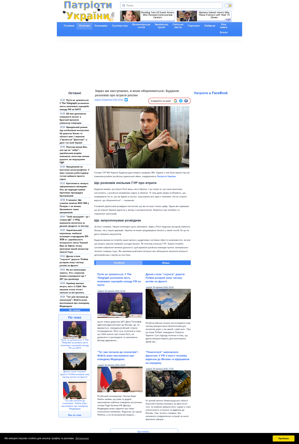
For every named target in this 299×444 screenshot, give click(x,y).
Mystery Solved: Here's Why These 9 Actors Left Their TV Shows (214, 15)
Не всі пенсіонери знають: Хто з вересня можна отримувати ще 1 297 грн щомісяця (73, 274)
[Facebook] (186, 101)
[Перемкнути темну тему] (228, 5)
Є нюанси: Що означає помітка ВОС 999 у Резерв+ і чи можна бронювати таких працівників (74, 206)
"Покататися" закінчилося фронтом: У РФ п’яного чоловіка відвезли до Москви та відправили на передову (167, 357)
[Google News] (175, 101)
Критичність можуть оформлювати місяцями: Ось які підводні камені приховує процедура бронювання (74, 189)
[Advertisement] (149, 64)
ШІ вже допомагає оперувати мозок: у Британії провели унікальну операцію (73, 118)
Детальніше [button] (82, 438)
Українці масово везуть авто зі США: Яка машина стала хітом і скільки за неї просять (73, 288)
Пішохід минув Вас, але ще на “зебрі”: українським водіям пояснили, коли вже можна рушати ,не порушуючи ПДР (74, 154)
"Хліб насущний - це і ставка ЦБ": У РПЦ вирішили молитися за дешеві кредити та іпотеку (75, 221)
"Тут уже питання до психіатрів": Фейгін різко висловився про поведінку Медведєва (74, 301)
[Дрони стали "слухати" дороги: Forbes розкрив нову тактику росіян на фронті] (74, 361)
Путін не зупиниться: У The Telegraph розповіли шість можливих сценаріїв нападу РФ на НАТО (74, 104)
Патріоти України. (166, 176)
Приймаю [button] (283, 438)
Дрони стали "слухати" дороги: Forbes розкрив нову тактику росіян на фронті (74, 260)
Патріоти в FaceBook (211, 92)
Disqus (166, 262)
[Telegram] (181, 101)
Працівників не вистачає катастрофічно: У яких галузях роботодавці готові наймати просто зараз (74, 173)
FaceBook (119, 262)
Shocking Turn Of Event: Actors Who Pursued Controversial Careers (157, 15)
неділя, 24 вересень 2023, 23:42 (109, 100)
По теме (74, 317)
